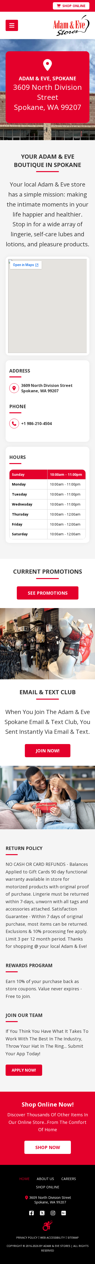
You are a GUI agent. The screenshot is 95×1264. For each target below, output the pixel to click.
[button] (12, 25)
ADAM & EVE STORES (56, 1246)
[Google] (63, 1213)
